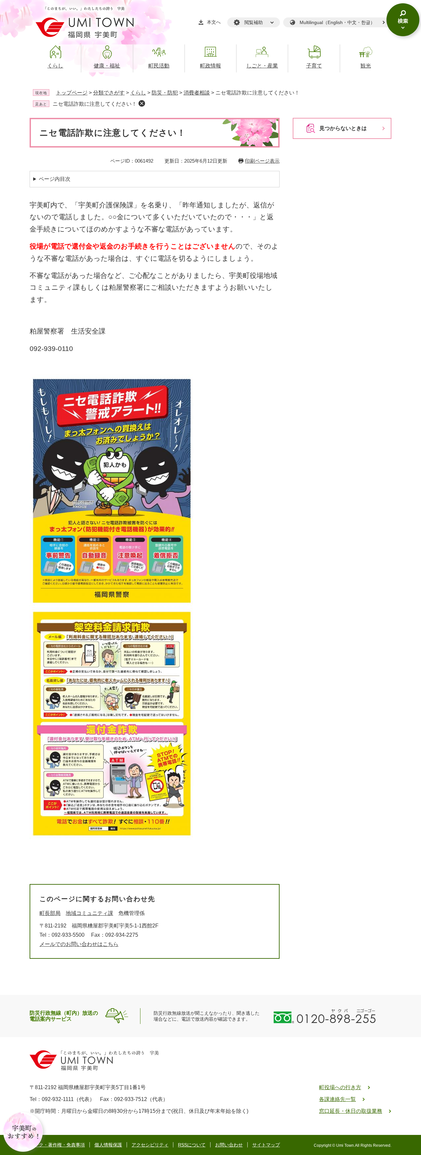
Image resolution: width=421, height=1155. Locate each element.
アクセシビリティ (150, 1144)
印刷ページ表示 (262, 161)
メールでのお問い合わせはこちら (78, 944)
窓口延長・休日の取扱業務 (350, 1111)
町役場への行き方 (340, 1087)
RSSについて (192, 1144)
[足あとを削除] (141, 103)
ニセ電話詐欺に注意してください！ (95, 104)
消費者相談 (197, 92)
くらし (138, 92)
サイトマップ (266, 1144)
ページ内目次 (54, 179)
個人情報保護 (108, 1144)
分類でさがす (109, 92)
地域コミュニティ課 (89, 913)
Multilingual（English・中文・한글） (337, 22)
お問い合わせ (229, 1144)
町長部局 (50, 913)
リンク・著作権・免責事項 (57, 1144)
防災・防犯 (165, 92)
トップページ (71, 92)
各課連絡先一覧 (337, 1099)
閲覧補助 (253, 22)
